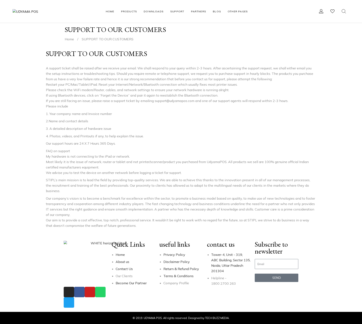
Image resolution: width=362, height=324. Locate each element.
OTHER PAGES (238, 11)
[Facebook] (79, 292)
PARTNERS (198, 11)
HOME (110, 11)
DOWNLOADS (154, 11)
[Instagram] (69, 292)
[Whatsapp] (100, 292)
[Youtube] (90, 292)
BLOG (217, 11)
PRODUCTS (129, 11)
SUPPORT (177, 11)
